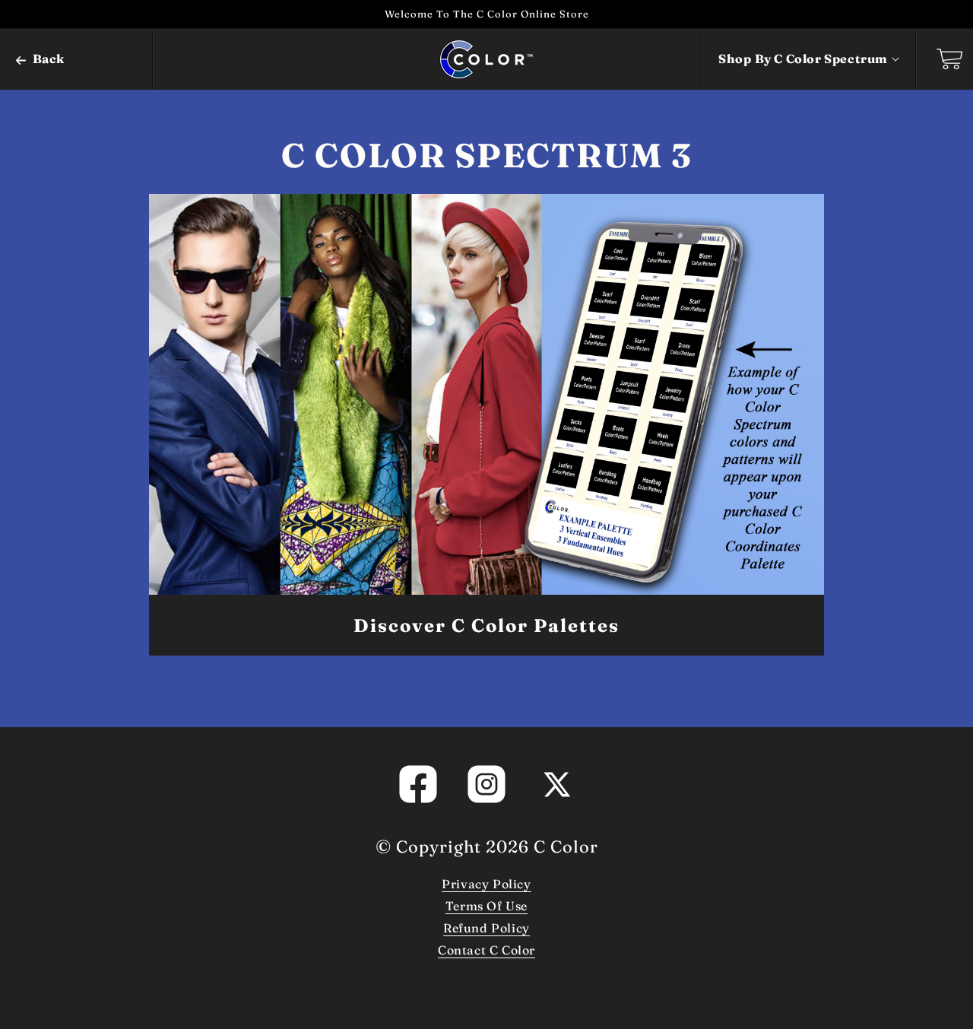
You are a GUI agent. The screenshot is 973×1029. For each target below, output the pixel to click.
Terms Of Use (486, 905)
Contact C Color (486, 950)
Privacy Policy (486, 883)
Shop (803, 58)
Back (47, 58)
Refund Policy (486, 927)
